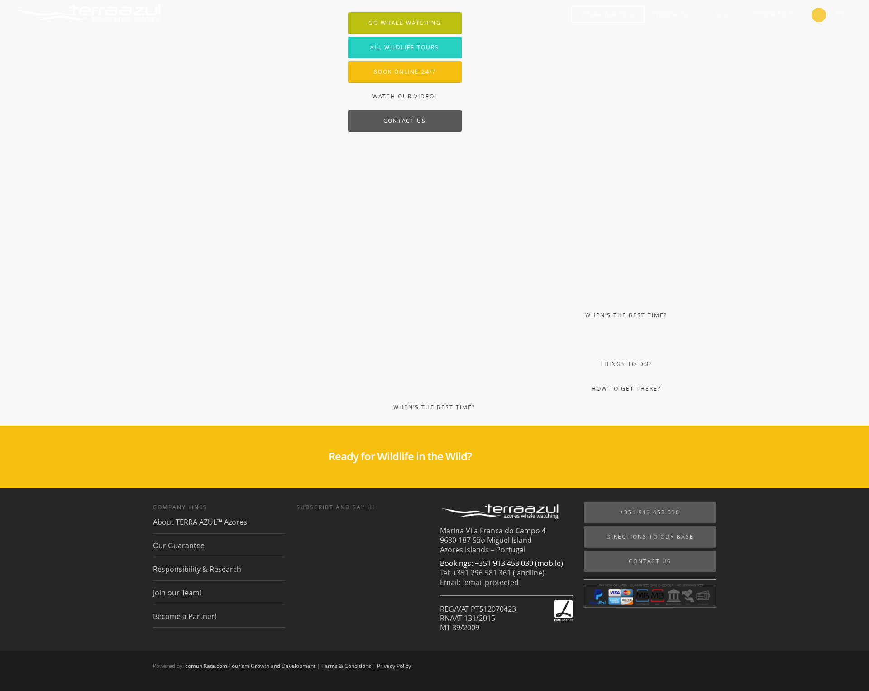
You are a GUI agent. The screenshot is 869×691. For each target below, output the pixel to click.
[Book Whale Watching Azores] (818, 16)
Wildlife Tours (675, 14)
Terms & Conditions (346, 666)
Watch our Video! (404, 96)
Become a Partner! (184, 616)
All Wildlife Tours (404, 47)
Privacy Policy (394, 666)
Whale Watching (607, 14)
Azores (725, 14)
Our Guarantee (179, 546)
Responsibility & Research (197, 569)
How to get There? (626, 388)
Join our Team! (177, 593)
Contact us (404, 121)
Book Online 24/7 (404, 72)
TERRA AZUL (774, 14)
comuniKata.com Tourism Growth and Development (250, 666)
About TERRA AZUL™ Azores (200, 522)
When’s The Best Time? (434, 407)
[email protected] (491, 582)
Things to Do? (626, 364)
